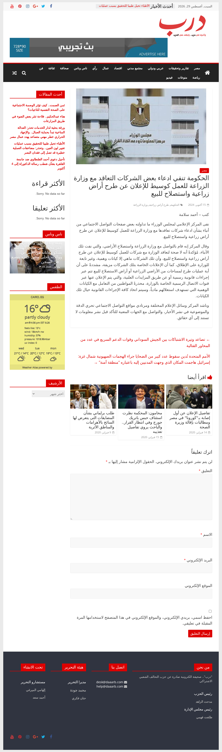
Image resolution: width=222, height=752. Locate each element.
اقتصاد (118, 68)
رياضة (196, 77)
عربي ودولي (155, 68)
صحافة (64, 68)
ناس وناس (80, 68)
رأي (94, 68)
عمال (105, 68)
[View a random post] (14, 72)
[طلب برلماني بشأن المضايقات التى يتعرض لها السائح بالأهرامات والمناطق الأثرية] (93, 387)
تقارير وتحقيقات (179, 68)
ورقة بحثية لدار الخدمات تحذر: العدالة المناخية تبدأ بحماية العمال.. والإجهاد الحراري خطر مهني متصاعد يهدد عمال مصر (37, 132)
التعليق (205, 471)
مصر (197, 68)
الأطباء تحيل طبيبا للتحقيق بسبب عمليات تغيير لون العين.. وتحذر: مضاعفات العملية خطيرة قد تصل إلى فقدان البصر (39, 147)
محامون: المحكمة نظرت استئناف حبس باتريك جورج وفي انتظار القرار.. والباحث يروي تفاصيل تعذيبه (142, 422)
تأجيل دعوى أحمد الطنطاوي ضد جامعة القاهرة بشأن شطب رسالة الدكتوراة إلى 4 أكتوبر (38, 163)
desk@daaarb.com (110, 682)
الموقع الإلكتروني (198, 585)
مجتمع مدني (135, 68)
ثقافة (51, 68)
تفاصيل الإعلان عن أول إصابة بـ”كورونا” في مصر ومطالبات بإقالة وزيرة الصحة (190, 420)
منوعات (182, 77)
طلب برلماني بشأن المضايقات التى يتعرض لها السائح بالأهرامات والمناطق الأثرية (93, 420)
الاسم (206, 534)
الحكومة (175, 205)
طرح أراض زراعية (159, 205)
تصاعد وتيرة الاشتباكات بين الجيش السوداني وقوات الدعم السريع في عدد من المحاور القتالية (145, 342)
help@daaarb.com (110, 686)
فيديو (169, 77)
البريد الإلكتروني (198, 560)
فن (41, 68)
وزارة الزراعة (140, 205)
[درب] (207, 72)
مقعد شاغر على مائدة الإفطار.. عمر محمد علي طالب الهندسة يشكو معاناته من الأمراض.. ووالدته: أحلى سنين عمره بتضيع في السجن (36, 252)
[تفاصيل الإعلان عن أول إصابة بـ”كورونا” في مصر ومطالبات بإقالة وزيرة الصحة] (189, 387)
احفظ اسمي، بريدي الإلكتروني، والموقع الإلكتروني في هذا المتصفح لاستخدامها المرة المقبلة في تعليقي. (144, 620)
